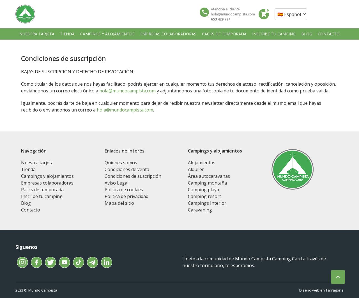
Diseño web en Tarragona (321, 290)
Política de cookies (124, 189)
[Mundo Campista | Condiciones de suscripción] (25, 14)
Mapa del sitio (119, 203)
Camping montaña (207, 183)
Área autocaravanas (209, 176)
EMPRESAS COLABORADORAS (168, 34)
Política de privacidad (126, 196)
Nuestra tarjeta (37, 163)
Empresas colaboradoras (47, 183)
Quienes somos (121, 163)
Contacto (30, 210)
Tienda (28, 169)
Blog (26, 203)
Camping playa (203, 189)
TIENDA (67, 34)
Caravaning (200, 210)
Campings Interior (207, 203)
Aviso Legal (116, 183)
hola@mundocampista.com (127, 91)
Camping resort (204, 196)
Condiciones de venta (127, 169)
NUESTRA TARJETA (36, 34)
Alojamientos (201, 163)
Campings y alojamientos (47, 176)
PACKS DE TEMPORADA (224, 34)
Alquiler (196, 169)
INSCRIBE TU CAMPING (274, 34)
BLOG (306, 34)
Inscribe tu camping (42, 196)
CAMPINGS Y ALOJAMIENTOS (107, 34)
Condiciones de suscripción (133, 176)
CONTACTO (329, 34)
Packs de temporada (42, 189)
